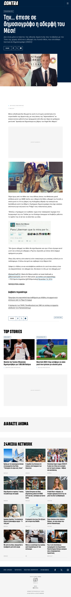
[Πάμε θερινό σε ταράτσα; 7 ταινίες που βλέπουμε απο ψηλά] (14, 483)
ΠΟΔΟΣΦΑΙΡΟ (41, 337)
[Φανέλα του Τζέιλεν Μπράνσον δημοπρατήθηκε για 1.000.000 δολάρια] (19, 349)
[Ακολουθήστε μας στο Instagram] (68, 570)
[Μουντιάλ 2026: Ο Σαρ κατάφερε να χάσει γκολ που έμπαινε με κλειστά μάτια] (51, 349)
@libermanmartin (14, 277)
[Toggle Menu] (67, 3)
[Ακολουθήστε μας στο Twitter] (61, 570)
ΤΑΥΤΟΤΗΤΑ (18, 570)
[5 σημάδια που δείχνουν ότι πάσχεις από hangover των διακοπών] (35, 455)
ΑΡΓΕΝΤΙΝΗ (58, 317)
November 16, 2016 (45, 279)
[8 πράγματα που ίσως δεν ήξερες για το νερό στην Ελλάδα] (35, 510)
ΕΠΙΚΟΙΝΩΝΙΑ (45, 570)
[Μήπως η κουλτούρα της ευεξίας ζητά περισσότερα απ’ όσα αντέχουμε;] (35, 536)
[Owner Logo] (35, 580)
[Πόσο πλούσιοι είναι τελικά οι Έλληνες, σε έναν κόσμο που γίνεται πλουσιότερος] (57, 510)
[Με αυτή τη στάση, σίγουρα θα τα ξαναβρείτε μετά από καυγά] (14, 536)
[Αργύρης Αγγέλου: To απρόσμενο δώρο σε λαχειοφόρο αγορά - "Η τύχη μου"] (14, 510)
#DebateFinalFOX (14, 274)
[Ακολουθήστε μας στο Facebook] (55, 570)
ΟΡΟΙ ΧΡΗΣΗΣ (8, 570)
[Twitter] (17, 48)
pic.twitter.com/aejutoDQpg (45, 277)
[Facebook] (13, 48)
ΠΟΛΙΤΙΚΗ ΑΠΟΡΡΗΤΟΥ (31, 570)
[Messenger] (21, 48)
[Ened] (35, 587)
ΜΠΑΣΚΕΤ (7, 337)
